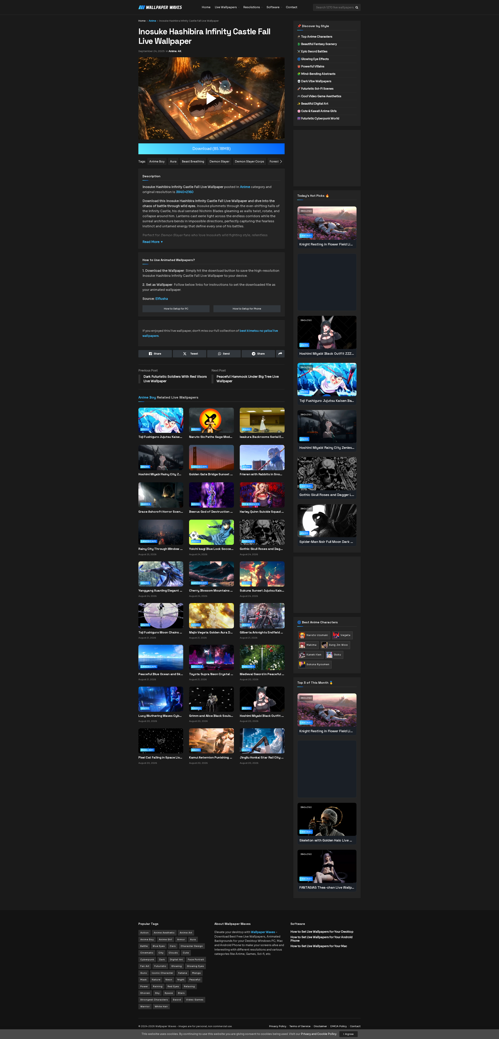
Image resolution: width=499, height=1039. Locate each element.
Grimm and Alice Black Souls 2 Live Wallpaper (211, 716)
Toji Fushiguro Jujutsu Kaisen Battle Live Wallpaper (160, 437)
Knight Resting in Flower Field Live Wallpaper (327, 244)
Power (144, 986)
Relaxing (189, 986)
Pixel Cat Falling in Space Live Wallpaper (160, 757)
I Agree (348, 1034)
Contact (291, 7)
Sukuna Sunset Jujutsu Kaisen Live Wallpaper (262, 590)
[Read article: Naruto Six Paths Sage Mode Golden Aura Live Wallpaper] (211, 424)
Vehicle (197, 666)
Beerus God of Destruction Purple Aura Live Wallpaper (211, 512)
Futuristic (160, 966)
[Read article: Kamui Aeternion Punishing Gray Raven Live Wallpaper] (211, 740)
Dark (162, 959)
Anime (152, 20)
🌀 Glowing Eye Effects (313, 59)
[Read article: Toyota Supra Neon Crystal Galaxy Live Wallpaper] (211, 657)
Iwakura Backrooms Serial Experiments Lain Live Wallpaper (262, 437)
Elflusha (161, 299)
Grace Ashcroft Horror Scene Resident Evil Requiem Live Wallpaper (160, 512)
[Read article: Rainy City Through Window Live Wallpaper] (160, 532)
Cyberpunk (147, 959)
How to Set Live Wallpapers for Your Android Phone (321, 938)
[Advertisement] (327, 158)
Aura (193, 939)
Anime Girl (165, 939)
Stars (181, 993)
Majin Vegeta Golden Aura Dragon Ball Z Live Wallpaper (211, 632)
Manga (196, 973)
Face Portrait (196, 959)
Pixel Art (147, 750)
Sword (177, 999)
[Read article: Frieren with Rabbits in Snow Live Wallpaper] (262, 461)
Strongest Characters (154, 999)
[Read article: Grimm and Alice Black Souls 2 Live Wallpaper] (211, 699)
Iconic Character (162, 973)
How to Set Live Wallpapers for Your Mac (318, 946)
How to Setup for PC (176, 308)
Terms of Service (300, 1026)
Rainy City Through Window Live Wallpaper (160, 549)
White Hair (161, 1006)
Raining (158, 986)
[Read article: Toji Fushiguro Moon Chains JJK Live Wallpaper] (160, 615)
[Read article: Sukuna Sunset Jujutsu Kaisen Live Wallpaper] (262, 574)
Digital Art (176, 959)
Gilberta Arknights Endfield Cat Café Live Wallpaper (262, 632)
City (161, 952)
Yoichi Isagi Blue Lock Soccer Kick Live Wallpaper (211, 549)
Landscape (199, 466)
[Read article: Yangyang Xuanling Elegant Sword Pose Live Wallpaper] (160, 574)
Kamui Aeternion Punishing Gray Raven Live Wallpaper (211, 757)
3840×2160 (185, 192)
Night (180, 979)
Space (169, 993)
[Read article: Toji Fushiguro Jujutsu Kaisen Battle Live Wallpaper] (160, 424)
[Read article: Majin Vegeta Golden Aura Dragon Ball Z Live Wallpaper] (211, 615)
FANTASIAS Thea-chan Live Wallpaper (327, 887)
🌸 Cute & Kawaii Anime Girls (317, 111)
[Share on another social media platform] (280, 353)
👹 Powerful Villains (310, 66)
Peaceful (194, 979)
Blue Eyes (159, 946)
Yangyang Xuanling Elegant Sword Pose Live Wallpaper (160, 590)
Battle (144, 946)
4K (179, 51)
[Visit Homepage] (167, 7)
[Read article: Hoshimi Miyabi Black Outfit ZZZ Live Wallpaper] (262, 699)
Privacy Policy (277, 1026)
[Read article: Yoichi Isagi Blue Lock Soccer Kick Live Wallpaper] (211, 532)
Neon (168, 979)
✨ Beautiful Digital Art (312, 103)
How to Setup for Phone (247, 308)
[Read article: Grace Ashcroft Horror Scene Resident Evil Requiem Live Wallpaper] (160, 498)
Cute (186, 952)
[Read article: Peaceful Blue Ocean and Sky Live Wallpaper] (160, 657)
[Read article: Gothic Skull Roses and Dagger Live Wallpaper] (262, 532)
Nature (156, 979)
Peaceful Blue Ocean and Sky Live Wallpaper (160, 674)
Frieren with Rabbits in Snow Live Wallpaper (262, 474)
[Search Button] (357, 7)
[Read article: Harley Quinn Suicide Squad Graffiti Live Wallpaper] (262, 498)
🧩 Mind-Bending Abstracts (316, 74)
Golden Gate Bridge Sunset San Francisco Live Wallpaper (211, 474)
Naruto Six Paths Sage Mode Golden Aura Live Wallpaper (211, 437)
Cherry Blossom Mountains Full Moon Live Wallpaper (211, 590)
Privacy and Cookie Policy (318, 1034)
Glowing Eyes (195, 966)
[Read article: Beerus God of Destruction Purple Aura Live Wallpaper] (211, 498)
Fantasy (248, 541)
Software (273, 7)
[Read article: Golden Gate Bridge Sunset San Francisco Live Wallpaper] (211, 461)
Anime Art (186, 932)
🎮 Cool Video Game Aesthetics (319, 96)
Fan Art (144, 966)
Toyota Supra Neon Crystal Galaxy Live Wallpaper (211, 674)
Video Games (194, 999)
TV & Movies (251, 504)
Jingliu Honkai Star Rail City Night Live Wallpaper (262, 757)
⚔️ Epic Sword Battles (312, 51)
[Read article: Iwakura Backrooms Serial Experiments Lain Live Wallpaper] (262, 424)
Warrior (145, 1006)
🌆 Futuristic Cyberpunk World (318, 118)
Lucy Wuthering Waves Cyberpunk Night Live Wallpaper (160, 716)
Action (144, 932)
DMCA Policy (338, 1026)
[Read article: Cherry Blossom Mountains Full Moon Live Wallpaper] (211, 574)
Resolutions (251, 7)
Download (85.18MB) (211, 148)
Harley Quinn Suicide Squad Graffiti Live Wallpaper (262, 512)
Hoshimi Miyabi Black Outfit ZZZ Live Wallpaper (262, 716)
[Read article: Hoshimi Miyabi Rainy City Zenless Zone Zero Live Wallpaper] (160, 461)
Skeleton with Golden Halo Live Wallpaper (327, 840)
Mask (143, 979)
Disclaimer (320, 1026)
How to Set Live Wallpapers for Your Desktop (321, 931)
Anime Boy (147, 397)
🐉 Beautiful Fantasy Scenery (317, 44)
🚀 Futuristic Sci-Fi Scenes (315, 88)
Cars (173, 946)
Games (145, 504)
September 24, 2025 (151, 51)
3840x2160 (306, 211)
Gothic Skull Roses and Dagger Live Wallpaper (262, 549)
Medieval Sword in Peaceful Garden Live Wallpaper (262, 674)
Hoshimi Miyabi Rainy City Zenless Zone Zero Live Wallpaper (160, 474)
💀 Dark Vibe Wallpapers (314, 81)
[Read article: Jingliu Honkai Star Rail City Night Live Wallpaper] (262, 740)
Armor (181, 939)
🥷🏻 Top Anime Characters (314, 36)
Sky (157, 993)
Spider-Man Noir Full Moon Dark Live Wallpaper (327, 541)
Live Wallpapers (226, 7)
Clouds (173, 952)
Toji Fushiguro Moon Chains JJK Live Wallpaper (160, 632)
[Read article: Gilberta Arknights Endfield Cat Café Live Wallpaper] (262, 615)
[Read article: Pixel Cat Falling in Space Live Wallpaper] (160, 740)
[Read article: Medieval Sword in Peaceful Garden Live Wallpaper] (262, 657)
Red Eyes (173, 986)
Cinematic (146, 952)
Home (206, 7)
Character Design (192, 946)
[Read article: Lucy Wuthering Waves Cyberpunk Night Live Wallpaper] (160, 699)
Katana (182, 973)
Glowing (176, 966)
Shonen (145, 993)
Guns (143, 973)
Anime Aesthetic (164, 932)
